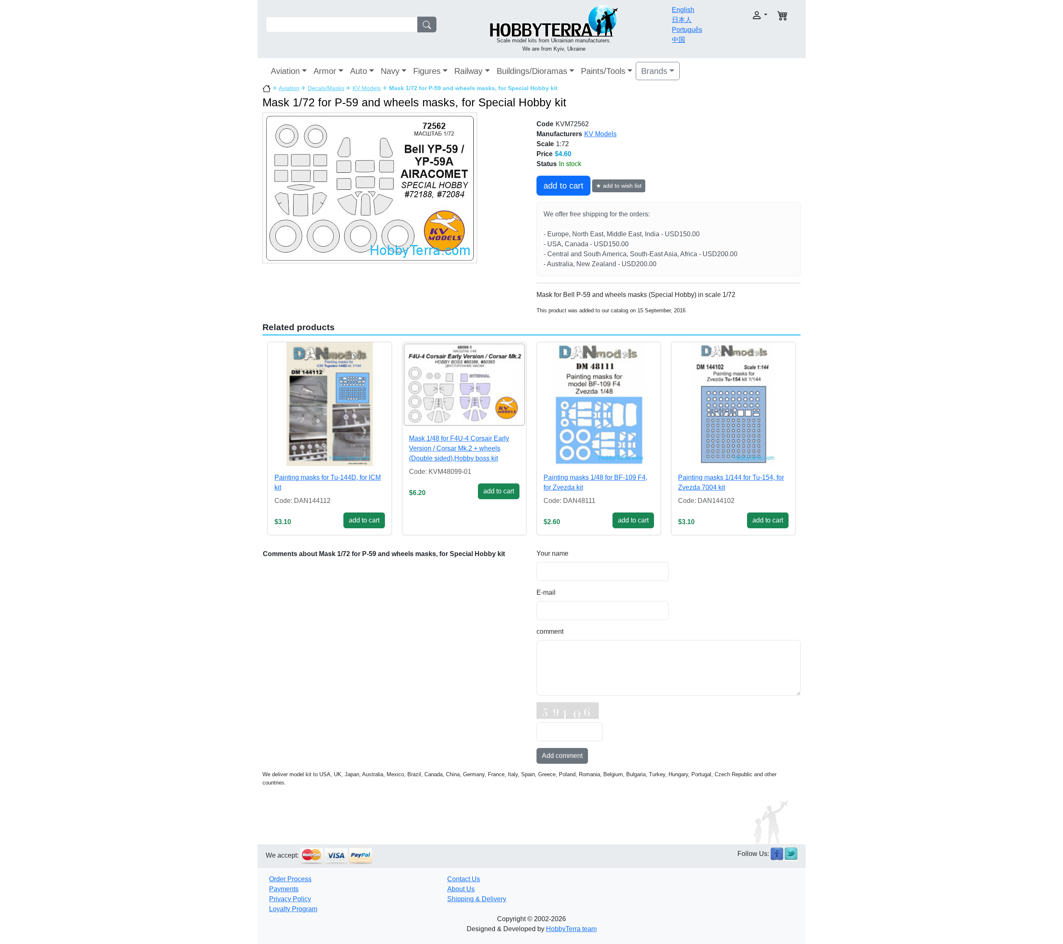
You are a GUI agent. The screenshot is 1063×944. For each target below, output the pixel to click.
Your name (552, 553)
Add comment (562, 755)
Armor (325, 71)
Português (687, 29)
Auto (358, 71)
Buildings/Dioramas (532, 71)
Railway (468, 71)
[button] (742, 15)
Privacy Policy (290, 898)
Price (544, 153)
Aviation (285, 71)
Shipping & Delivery (476, 898)
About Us (461, 889)
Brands (654, 71)
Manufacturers (559, 133)
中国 (678, 39)
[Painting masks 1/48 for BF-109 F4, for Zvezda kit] (599, 404)
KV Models (367, 88)
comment (549, 631)
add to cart (563, 185)
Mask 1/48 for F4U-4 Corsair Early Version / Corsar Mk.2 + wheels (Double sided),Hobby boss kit (459, 448)
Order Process (290, 879)
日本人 (682, 19)
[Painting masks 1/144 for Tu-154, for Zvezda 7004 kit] (733, 404)
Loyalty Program (293, 908)
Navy (390, 71)
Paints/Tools (603, 71)
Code (545, 124)
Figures (427, 71)
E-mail (546, 592)
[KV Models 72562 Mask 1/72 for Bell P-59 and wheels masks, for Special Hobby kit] (369, 187)
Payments (284, 889)
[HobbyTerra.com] (554, 20)
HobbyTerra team (571, 928)
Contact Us (463, 879)
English (683, 9)
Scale (545, 143)
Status (546, 163)
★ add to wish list (619, 185)
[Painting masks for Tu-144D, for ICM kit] (330, 404)
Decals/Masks (326, 88)
